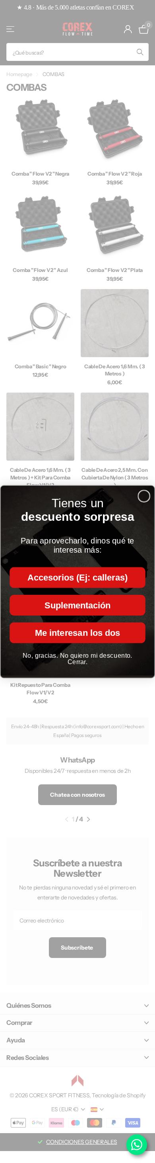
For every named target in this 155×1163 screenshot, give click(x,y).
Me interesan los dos (77, 632)
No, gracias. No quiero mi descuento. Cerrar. (77, 658)
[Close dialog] (143, 496)
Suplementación (77, 605)
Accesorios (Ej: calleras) (77, 577)
